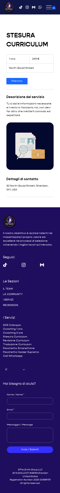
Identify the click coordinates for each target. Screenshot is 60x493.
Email (10, 410)
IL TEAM (8, 289)
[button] (54, 7)
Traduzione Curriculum (17, 344)
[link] (17, 81)
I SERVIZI (8, 300)
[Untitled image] (30, 146)
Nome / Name (15, 395)
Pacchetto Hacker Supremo (21, 352)
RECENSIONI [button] (10, 305)
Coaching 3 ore (13, 333)
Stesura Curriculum (15, 337)
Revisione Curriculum (16, 340)
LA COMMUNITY (13, 294)
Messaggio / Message (20, 425)
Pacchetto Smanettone (19, 348)
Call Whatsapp (13, 356)
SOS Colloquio (12, 325)
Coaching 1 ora (12, 329)
